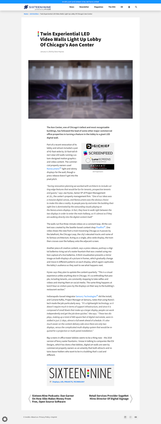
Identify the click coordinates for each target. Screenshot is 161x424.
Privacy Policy (44, 417)
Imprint (54, 417)
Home (26, 14)
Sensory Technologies (86, 296)
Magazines (98, 7)
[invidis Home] (36, 7)
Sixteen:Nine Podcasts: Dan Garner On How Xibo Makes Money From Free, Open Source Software (53, 398)
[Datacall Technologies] (97, 167)
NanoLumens (53, 168)
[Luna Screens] (97, 160)
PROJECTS (68, 382)
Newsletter (84, 7)
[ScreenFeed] (97, 153)
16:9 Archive (34, 14)
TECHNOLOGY (78, 382)
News (71, 7)
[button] (136, 7)
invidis (27, 417)
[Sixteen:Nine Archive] (80, 377)
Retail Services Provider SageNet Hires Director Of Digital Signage (109, 397)
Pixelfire (100, 227)
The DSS (111, 7)
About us (34, 417)
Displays (55, 382)
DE (122, 7)
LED (61, 382)
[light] (129, 7)
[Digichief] (97, 146)
